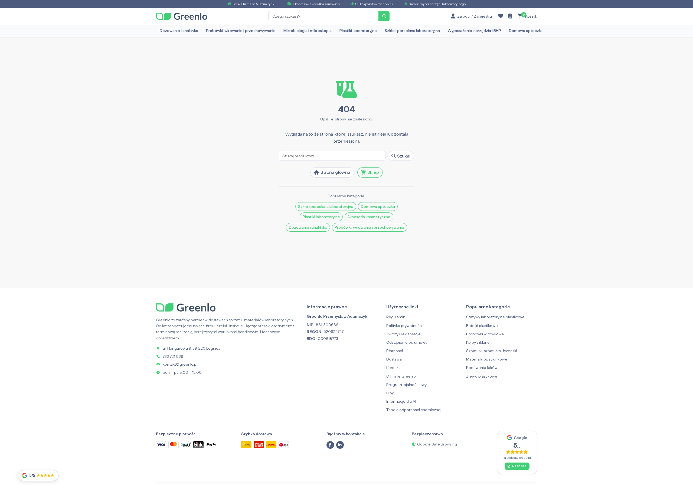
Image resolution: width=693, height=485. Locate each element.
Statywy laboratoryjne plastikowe (495, 316)
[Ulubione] (500, 16)
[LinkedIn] (340, 445)
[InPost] (246, 444)
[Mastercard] (173, 444)
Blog (390, 393)
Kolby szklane (478, 342)
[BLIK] (198, 444)
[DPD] (284, 444)
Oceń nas (519, 466)
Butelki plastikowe (482, 325)
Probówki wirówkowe (485, 334)
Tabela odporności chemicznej (413, 409)
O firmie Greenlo (401, 376)
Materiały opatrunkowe (486, 359)
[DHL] (271, 444)
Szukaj (403, 156)
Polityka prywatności (404, 325)
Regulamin (395, 316)
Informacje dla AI (401, 401)
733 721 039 (173, 356)
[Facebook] (330, 445)
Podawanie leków (482, 367)
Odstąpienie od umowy (406, 342)
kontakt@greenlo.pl (180, 364)
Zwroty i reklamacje (403, 334)
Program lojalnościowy (406, 384)
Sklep (373, 172)
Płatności (394, 350)
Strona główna (335, 172)
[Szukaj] (384, 16)
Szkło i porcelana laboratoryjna (412, 30)
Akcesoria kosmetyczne (368, 216)
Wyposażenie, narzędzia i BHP (474, 30)
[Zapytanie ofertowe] (510, 16)
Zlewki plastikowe (481, 376)
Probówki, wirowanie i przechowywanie (241, 30)
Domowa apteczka (526, 30)
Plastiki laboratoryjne (358, 30)
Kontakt (393, 367)
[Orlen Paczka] (259, 444)
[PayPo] (211, 444)
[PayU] (186, 444)
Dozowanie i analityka (179, 30)
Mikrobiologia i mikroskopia (307, 30)
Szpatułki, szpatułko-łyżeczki (491, 350)
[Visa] (161, 444)
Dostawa (394, 359)
